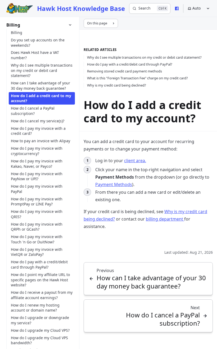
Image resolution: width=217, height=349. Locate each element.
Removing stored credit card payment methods (124, 71)
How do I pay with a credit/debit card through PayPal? (129, 64)
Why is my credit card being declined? (116, 85)
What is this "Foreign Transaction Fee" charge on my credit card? (137, 78)
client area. (135, 160)
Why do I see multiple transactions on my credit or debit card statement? (144, 57)
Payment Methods (113, 184)
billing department (165, 219)
